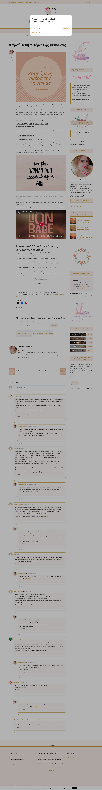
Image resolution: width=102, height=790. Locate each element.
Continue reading (36, 32)
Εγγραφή (66, 28)
